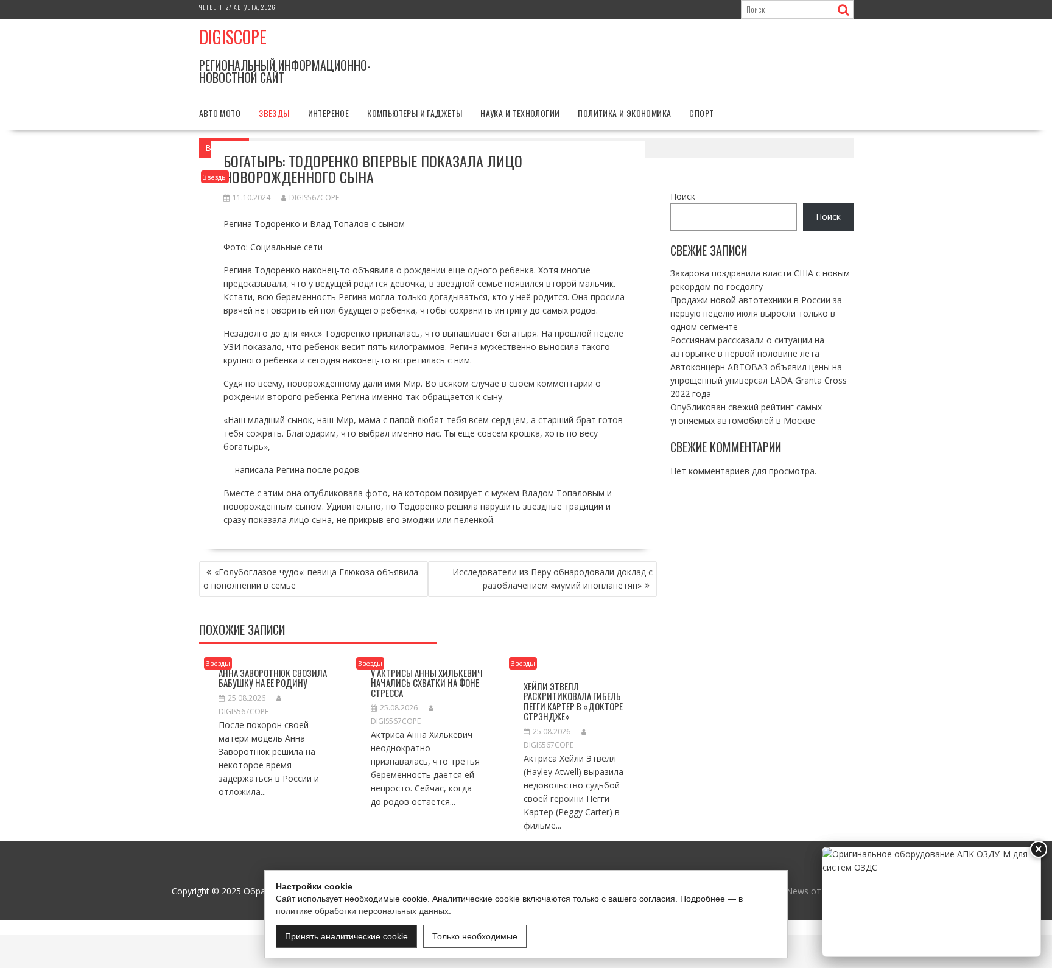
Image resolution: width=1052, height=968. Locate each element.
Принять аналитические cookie (346, 936)
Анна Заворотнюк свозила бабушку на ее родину (273, 678)
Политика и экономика (624, 113)
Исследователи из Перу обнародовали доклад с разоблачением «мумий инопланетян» (552, 578)
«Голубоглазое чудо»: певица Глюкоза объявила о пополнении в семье (310, 578)
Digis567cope (314, 197)
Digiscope (233, 36)
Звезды (274, 113)
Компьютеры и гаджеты (414, 113)
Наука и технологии (519, 113)
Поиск (682, 196)
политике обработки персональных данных (362, 911)
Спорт (701, 113)
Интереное (328, 113)
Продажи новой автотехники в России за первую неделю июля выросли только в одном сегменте (756, 312)
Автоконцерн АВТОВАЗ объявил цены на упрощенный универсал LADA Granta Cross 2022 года (758, 379)
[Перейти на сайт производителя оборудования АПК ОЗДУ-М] (931, 901)
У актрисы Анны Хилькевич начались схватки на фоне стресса (427, 683)
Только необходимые (474, 936)
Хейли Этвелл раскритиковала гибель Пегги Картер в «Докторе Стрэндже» (573, 701)
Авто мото (220, 113)
